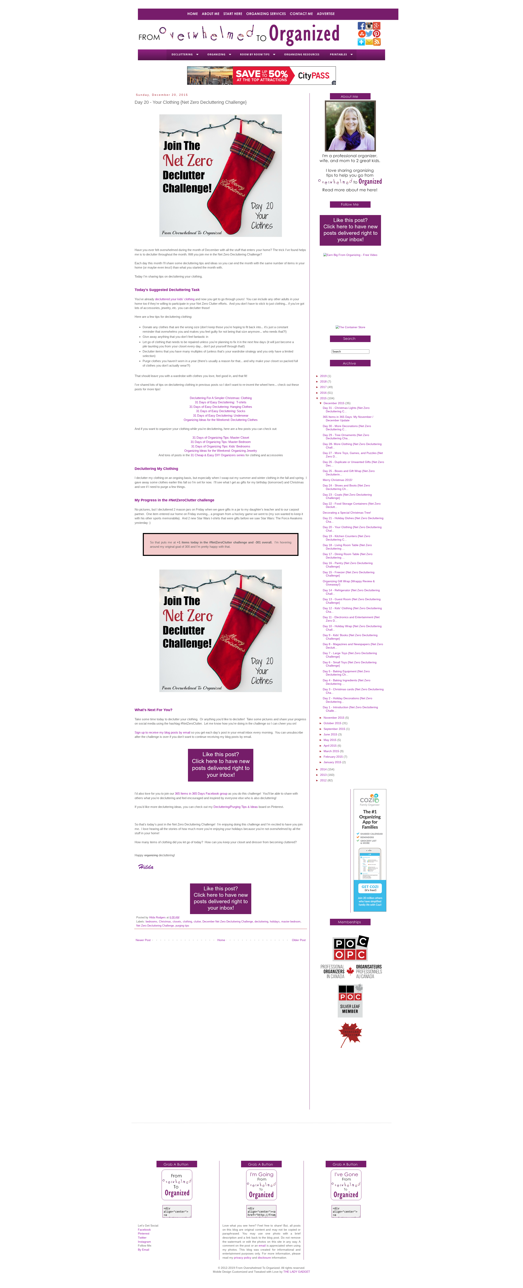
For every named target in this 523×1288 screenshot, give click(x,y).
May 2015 (330, 740)
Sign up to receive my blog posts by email (162, 732)
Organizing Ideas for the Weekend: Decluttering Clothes (221, 420)
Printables (338, 54)
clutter (197, 921)
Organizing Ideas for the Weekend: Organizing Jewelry (220, 450)
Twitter (142, 1237)
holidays (275, 921)
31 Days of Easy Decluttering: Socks (220, 411)
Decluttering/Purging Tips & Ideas (235, 806)
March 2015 (332, 751)
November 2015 (334, 717)
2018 (323, 381)
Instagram (144, 1241)
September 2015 (335, 728)
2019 (323, 376)
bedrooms (151, 921)
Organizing (216, 54)
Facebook (144, 1229)
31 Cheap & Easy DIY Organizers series (218, 455)
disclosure (264, 1257)
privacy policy (242, 1257)
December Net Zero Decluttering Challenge (227, 921)
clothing (187, 921)
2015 (323, 398)
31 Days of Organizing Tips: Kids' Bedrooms (220, 446)
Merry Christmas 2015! (337, 480)
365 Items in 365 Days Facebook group (201, 793)
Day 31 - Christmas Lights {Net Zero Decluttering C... (346, 409)
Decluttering (182, 54)
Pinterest (143, 1233)
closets (177, 921)
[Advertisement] (350, 292)
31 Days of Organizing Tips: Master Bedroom (221, 442)
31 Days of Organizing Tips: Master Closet (220, 437)
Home (221, 940)
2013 (323, 774)
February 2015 (334, 756)
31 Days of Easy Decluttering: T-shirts (220, 402)
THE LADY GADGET (296, 1271)
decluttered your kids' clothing (174, 299)
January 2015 (333, 762)
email (262, 1245)
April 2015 (330, 745)
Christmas (165, 921)
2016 (323, 392)
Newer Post (143, 940)
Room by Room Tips (255, 54)
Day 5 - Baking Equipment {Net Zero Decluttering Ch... (346, 673)
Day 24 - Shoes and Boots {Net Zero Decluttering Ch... (346, 487)
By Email (143, 1249)
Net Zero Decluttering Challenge (155, 925)
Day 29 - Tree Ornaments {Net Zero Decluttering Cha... (346, 436)
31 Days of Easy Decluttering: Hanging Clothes (220, 406)
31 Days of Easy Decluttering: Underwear (220, 415)
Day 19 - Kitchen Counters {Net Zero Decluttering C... (346, 537)
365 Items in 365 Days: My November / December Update (348, 418)
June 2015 (331, 734)
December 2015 (334, 403)
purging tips (182, 925)
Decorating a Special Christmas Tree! (347, 512)
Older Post (299, 940)
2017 (323, 387)
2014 (323, 769)
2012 (323, 780)
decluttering (261, 921)
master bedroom (291, 921)
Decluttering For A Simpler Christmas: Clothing (221, 398)
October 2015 (333, 723)
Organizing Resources (302, 54)
